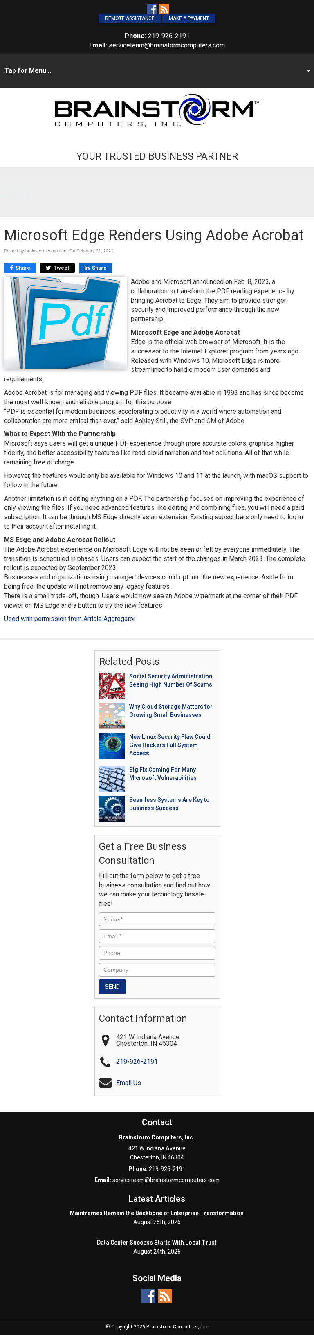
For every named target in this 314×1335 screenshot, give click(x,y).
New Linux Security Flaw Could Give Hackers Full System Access (170, 745)
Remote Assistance (130, 18)
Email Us (128, 1083)
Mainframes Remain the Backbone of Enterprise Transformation (157, 1213)
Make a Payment (189, 18)
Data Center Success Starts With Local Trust (157, 1242)
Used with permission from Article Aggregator (69, 619)
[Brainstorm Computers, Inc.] (157, 110)
